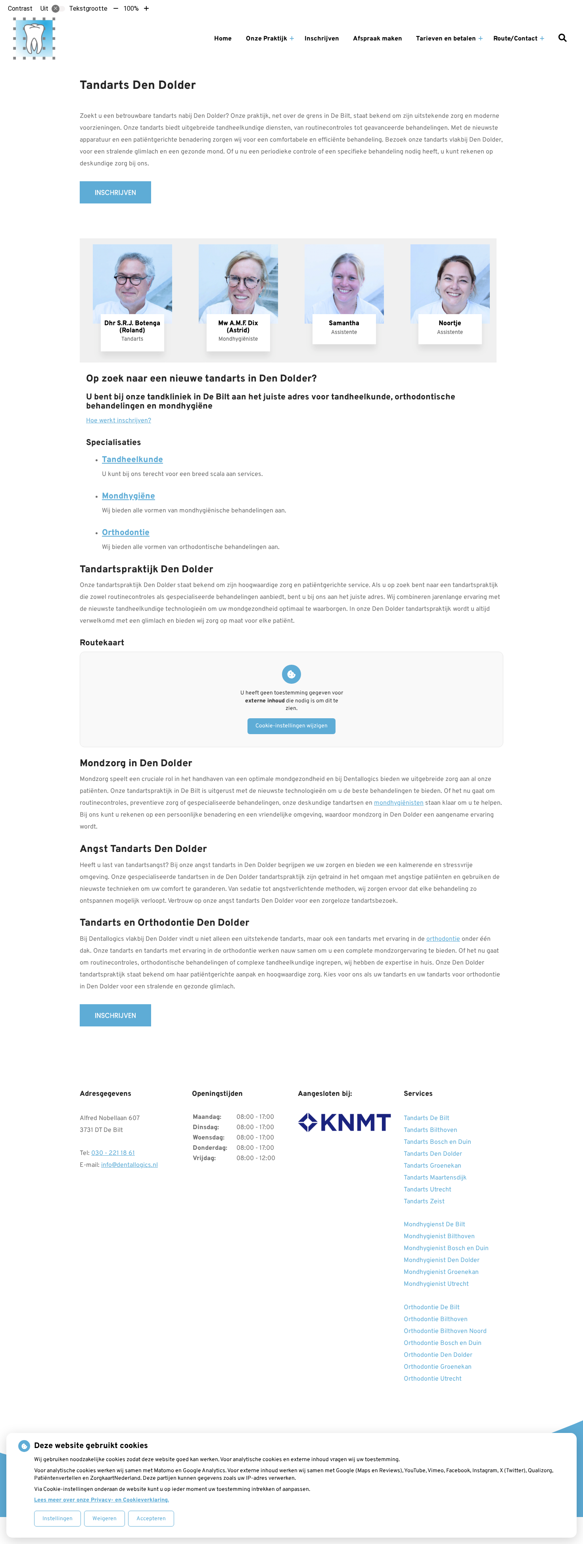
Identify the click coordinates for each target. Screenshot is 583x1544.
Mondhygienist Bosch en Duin (446, 1248)
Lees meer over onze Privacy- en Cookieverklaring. (101, 1500)
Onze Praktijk (266, 39)
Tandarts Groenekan (432, 1166)
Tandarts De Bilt (426, 1118)
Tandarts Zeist (424, 1202)
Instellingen (57, 1518)
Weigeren (104, 1518)
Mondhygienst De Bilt (434, 1225)
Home (223, 39)
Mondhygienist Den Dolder (441, 1260)
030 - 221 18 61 (113, 1153)
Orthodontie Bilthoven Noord (445, 1331)
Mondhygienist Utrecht (436, 1284)
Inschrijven (322, 39)
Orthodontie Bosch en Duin (442, 1343)
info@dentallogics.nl (129, 1165)
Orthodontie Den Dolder (438, 1355)
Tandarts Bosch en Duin (437, 1142)
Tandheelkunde (132, 460)
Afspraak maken (377, 39)
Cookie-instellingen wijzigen (291, 726)
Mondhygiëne (128, 496)
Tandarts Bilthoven (430, 1130)
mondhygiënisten (399, 803)
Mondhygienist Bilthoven (439, 1237)
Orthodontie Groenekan (438, 1367)
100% (131, 8)
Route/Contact (515, 39)
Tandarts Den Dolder (433, 1154)
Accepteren (151, 1518)
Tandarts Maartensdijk (435, 1178)
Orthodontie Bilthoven (436, 1319)
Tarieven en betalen (446, 39)
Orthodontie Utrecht (433, 1379)
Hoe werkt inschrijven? (118, 421)
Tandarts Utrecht (427, 1190)
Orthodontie (126, 532)
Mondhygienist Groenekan (441, 1272)
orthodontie (443, 939)
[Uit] (58, 9)
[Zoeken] (562, 39)
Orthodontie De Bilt (432, 1308)
